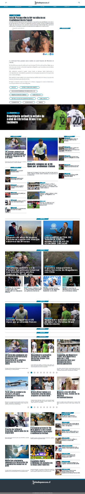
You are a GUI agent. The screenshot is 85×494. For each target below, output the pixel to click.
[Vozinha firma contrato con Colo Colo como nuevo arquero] (7, 202)
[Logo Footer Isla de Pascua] (42, 484)
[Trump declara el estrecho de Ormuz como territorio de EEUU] (58, 448)
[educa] (61, 175)
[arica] (58, 425)
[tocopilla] (58, 441)
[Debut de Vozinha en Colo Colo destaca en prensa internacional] (61, 167)
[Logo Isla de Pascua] (42, 4)
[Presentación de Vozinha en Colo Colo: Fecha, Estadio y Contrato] (7, 187)
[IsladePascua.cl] (6, 3)
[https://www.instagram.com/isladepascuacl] (42, 486)
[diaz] (58, 433)
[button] (13, 87)
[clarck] (7, 210)
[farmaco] (58, 417)
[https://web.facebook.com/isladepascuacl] (34, 486)
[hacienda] (58, 456)
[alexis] (7, 172)
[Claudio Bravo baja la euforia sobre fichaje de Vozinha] (7, 179)
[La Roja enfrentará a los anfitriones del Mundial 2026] (7, 194)
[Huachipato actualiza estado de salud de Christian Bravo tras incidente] (61, 140)
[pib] (58, 464)
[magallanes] (61, 158)
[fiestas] (58, 472)
